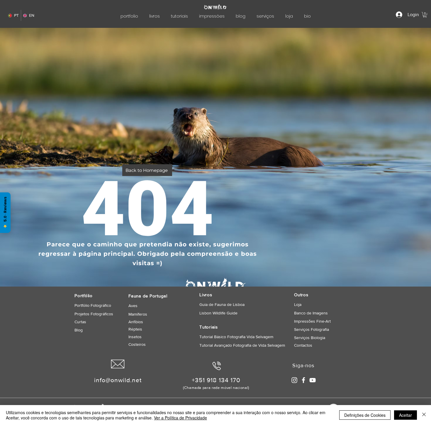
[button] (425, 14)
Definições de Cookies (365, 415)
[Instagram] (294, 380)
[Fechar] (423, 415)
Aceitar (405, 415)
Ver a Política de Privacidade (180, 418)
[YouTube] (312, 380)
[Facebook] (303, 380)
